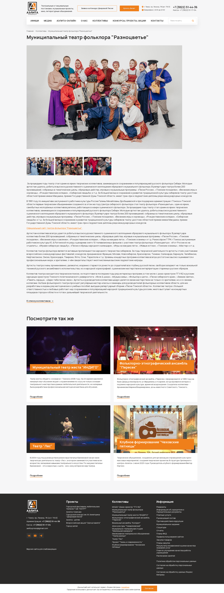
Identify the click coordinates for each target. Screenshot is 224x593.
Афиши (34, 20)
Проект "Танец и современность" (127, 542)
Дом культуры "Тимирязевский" (126, 526)
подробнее (125, 587)
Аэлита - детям (73, 520)
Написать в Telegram (41, 535)
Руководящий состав (166, 518)
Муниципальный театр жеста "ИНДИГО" (66, 367)
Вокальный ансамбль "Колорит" (126, 523)
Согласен (149, 588)
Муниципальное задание (167, 524)
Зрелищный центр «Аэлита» (32, 8)
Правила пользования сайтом (170, 537)
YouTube (35, 535)
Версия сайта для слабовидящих (42, 549)
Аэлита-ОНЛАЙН (66, 20)
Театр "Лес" (42, 446)
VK (29, 535)
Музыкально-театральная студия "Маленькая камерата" (127, 530)
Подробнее (36, 396)
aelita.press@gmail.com (37, 528)
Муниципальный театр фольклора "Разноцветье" (127, 511)
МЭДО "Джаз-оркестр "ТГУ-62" (126, 507)
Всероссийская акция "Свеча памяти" (83, 523)
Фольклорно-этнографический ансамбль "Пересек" (153, 365)
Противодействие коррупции (169, 521)
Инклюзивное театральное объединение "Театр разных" (130, 535)
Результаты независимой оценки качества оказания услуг (176, 547)
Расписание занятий (165, 556)
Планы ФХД (161, 534)
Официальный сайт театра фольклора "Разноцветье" (54, 228)
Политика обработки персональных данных (176, 561)
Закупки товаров (164, 540)
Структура (161, 527)
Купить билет (129, 8)
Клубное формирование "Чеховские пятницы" (149, 444)
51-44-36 (185, 7)
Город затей (72, 526)
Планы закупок (163, 543)
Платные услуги (163, 515)
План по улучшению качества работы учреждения (173, 551)
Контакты (157, 20)
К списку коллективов (39, 300)
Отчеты (159, 531)
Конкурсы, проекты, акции (129, 20)
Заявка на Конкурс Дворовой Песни (97, 8)
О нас (84, 20)
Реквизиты (161, 507)
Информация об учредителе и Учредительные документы (170, 511)
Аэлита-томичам (73, 512)
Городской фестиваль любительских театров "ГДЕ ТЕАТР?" (83, 508)
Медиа (48, 20)
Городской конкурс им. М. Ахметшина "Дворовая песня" (83, 516)
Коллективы (100, 20)
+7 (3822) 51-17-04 (188, 10)
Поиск (193, 21)
